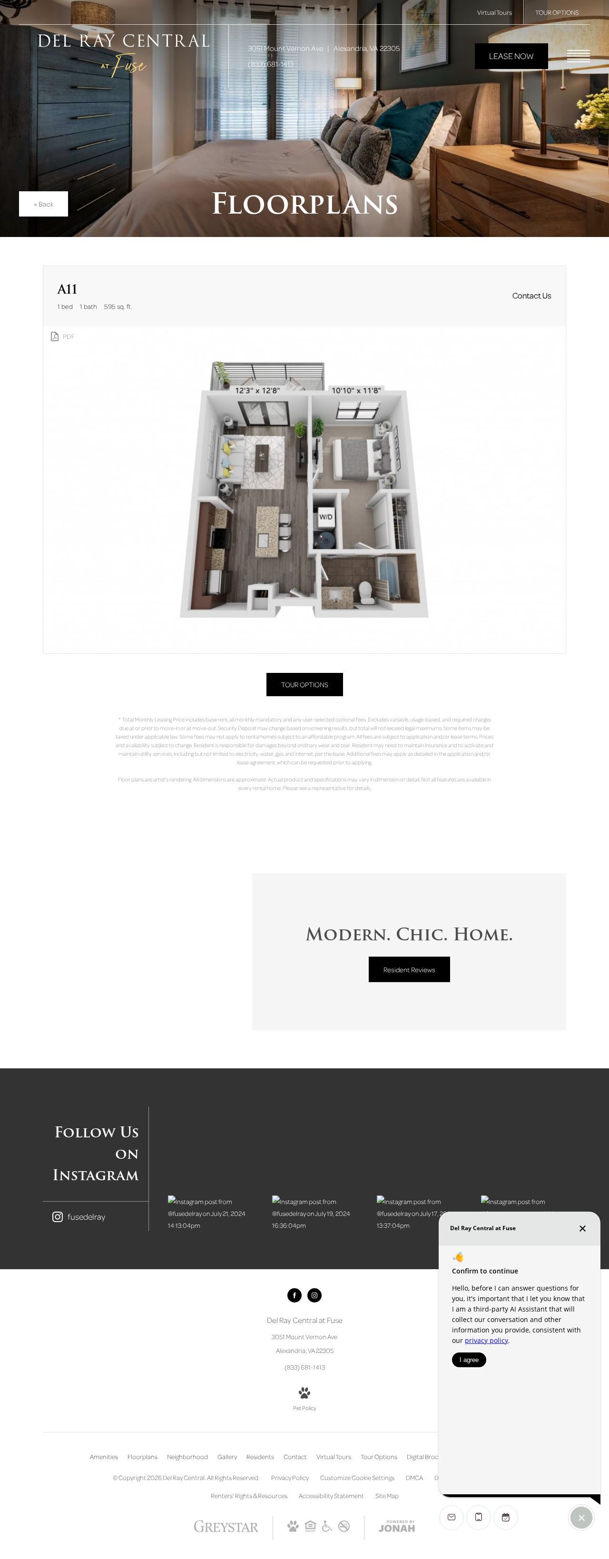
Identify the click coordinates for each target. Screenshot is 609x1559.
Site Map (387, 1495)
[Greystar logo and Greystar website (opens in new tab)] (226, 1531)
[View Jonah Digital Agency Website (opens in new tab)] (397, 1527)
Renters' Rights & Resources (249, 1495)
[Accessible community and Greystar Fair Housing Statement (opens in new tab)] (327, 1529)
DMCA (414, 1477)
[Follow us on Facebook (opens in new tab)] (294, 1295)
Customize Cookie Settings (357, 1477)
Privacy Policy (290, 1477)
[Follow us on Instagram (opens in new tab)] (314, 1295)
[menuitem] (104, 1457)
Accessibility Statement (331, 1495)
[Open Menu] (578, 56)
